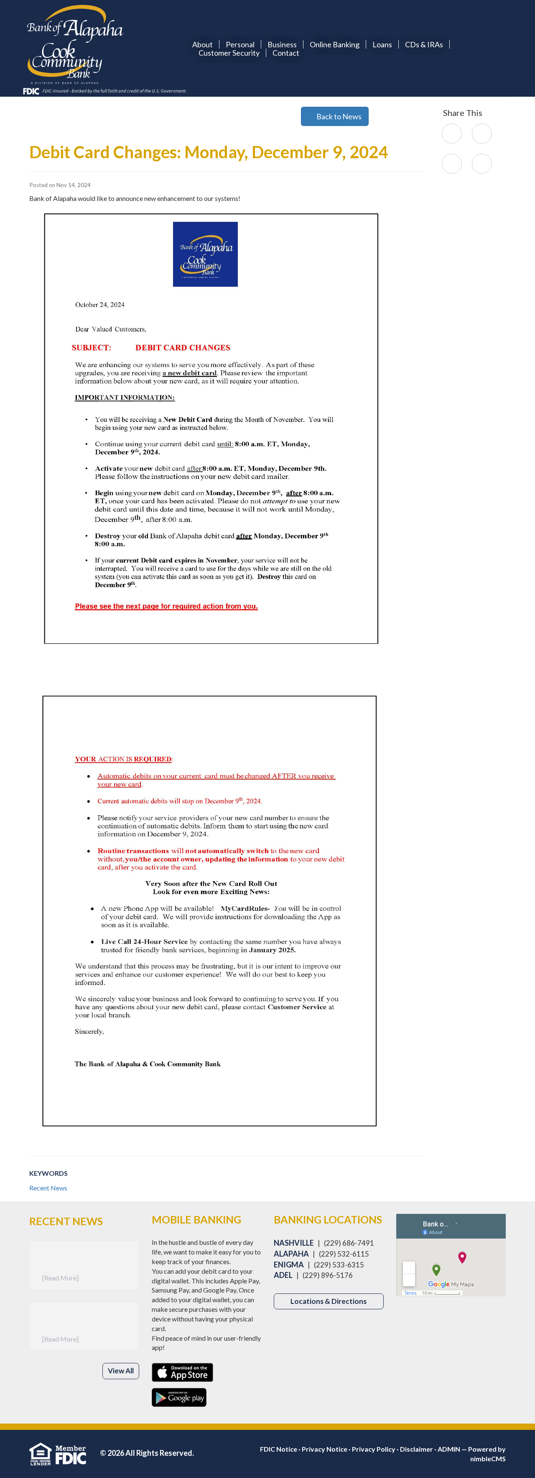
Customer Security (229, 53)
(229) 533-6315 (339, 1264)
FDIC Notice (278, 1449)
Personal (240, 44)
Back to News (338, 116)
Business (282, 44)
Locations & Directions (328, 1301)
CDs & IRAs (424, 44)
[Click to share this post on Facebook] (452, 133)
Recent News (48, 1188)
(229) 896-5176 (328, 1275)
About (202, 44)
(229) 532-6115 (344, 1253)
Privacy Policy (373, 1449)
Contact (286, 53)
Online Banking (334, 44)
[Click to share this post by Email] (482, 163)
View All (121, 1370)
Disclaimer (416, 1449)
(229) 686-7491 (349, 1243)
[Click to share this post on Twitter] (482, 133)
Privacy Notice (324, 1449)
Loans (382, 44)
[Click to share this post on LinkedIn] (452, 163)
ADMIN (449, 1449)
